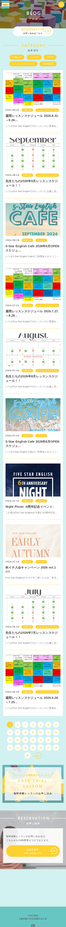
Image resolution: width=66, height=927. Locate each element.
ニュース (34, 57)
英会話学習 (48, 63)
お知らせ (17, 57)
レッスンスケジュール (23, 63)
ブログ (50, 57)
